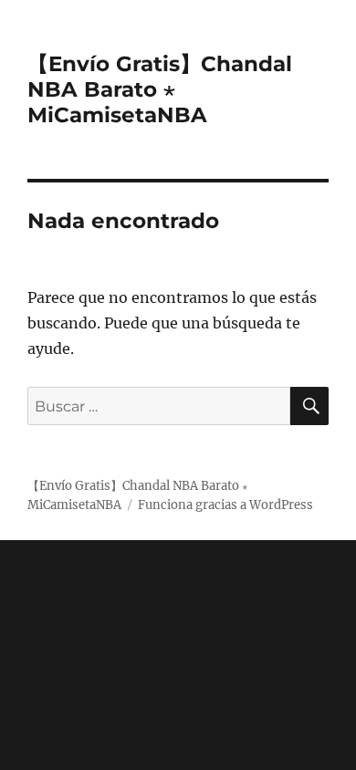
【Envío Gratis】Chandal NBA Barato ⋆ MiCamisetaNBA (159, 89)
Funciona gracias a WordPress (225, 505)
